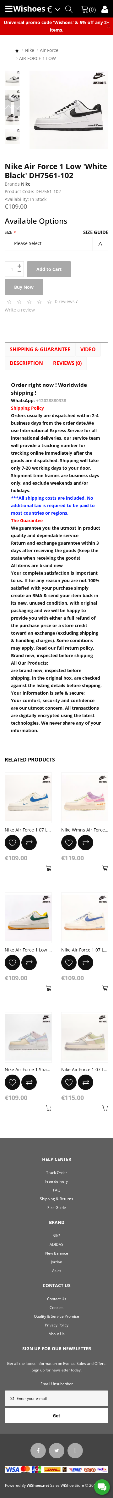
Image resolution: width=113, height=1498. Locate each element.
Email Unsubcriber (56, 1383)
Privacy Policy (56, 1325)
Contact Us (56, 1298)
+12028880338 (51, 400)
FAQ (56, 1190)
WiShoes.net (38, 1485)
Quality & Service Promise (56, 1316)
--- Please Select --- (27, 243)
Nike (29, 50)
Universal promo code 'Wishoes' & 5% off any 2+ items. (56, 26)
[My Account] (104, 9)
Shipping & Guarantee (40, 349)
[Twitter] (56, 1450)
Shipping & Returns (56, 1198)
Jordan (56, 1262)
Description (26, 363)
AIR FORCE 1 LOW (37, 58)
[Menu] (8, 8)
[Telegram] (75, 1450)
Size (8, 232)
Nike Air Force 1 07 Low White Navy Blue (47, 830)
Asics (56, 1270)
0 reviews (65, 301)
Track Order (56, 1172)
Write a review (20, 310)
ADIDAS (56, 1244)
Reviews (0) (67, 363)
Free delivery (56, 1181)
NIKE (56, 1235)
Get (56, 1416)
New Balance (56, 1253)
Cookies (56, 1307)
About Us (57, 1333)
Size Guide (95, 232)
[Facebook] (38, 1450)
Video (88, 349)
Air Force (49, 50)
